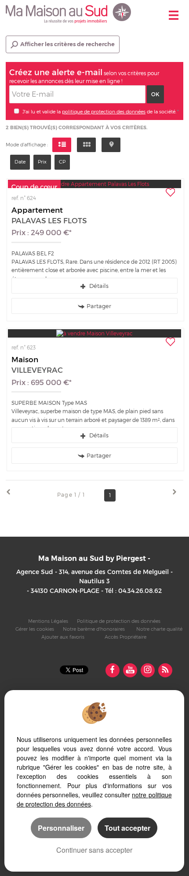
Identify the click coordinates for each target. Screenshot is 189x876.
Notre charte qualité (159, 629)
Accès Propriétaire (125, 637)
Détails (98, 285)
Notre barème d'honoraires (94, 629)
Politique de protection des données (118, 621)
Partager (99, 305)
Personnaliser (61, 828)
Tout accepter (127, 828)
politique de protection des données (103, 112)
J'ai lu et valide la (42, 112)
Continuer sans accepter (94, 850)
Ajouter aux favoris (62, 637)
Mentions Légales (48, 621)
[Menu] (173, 16)
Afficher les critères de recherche (67, 44)
